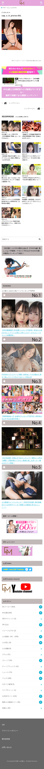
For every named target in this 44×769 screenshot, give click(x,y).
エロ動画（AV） (10, 636)
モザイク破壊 (8, 684)
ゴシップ (7, 660)
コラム (6, 654)
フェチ (6, 678)
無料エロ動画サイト (11, 702)
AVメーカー (8, 607)
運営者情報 (6, 739)
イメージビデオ (9, 630)
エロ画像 (6, 648)
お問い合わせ (7, 747)
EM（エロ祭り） (21, 761)
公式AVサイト (9, 696)
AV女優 (7, 613)
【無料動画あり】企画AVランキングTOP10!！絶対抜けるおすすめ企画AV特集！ (22, 417)
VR (5, 624)
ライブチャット (9, 690)
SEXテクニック (9, 619)
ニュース (7, 672)
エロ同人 (6, 642)
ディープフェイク (10, 666)
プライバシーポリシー (10, 731)
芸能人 (6, 708)
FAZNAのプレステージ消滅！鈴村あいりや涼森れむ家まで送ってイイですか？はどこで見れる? (21, 376)
